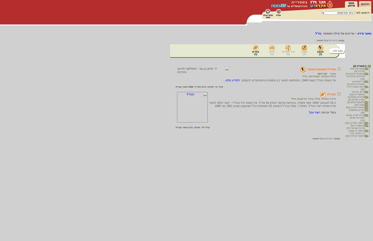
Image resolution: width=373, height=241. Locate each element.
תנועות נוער (314, 76)
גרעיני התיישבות (305, 99)
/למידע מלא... (232, 80)
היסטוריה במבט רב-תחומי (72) (357, 132)
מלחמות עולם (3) (356, 102)
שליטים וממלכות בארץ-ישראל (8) (356, 98)
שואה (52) (359, 105)
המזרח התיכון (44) (355, 107)
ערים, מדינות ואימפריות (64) (357, 93)
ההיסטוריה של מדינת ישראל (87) (355, 126)
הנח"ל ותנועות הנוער (322, 69)
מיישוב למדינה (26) (355, 123)
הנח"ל (331, 94)
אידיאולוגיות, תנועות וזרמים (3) (356, 82)
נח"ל (304, 76)
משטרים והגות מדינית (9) (357, 69)
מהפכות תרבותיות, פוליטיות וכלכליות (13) (355, 76)
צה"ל (317, 99)
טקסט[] (320, 52)
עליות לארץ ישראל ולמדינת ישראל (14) (355, 118)
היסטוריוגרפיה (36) (355, 136)
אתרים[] (255, 52)
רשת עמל (314, 112)
